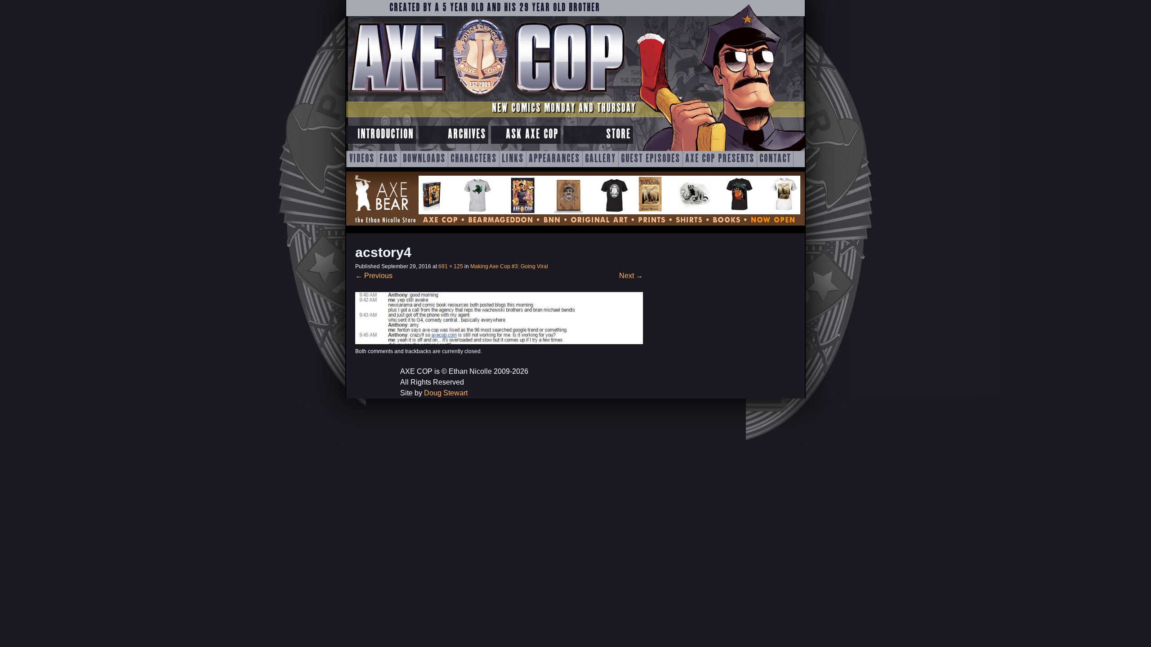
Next (631, 275)
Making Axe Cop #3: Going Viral (509, 266)
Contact (775, 159)
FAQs (388, 159)
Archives (467, 135)
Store (618, 135)
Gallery (600, 159)
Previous (374, 275)
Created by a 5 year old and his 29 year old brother (494, 8)
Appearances (554, 159)
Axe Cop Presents (719, 159)
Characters (474, 159)
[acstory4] (499, 342)
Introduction (385, 135)
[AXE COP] (486, 98)
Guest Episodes (650, 159)
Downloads (424, 159)
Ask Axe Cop (532, 135)
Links (513, 159)
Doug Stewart (446, 393)
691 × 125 (450, 266)
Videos (362, 159)
